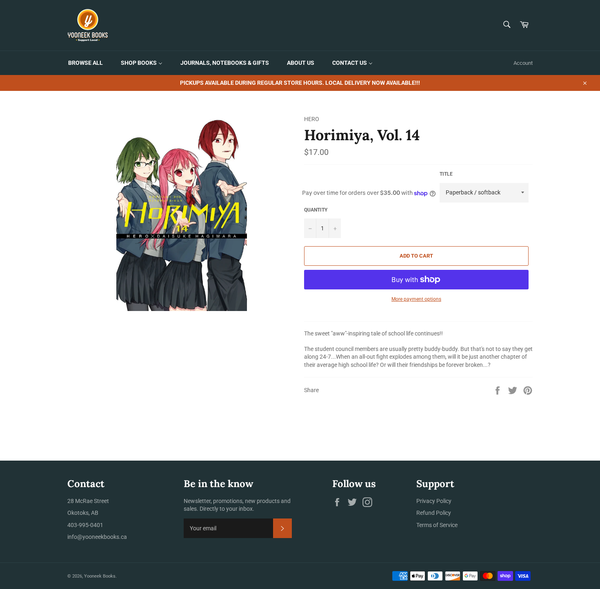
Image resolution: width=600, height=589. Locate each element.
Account (523, 63)
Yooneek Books (100, 576)
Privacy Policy (433, 501)
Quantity (315, 210)
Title (446, 174)
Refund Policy (433, 513)
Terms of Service (437, 525)
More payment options (416, 299)
